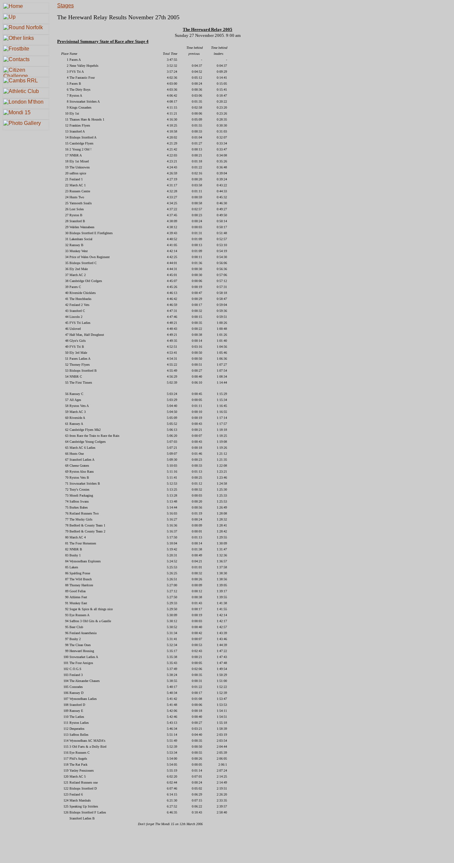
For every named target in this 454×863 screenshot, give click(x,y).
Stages (65, 5)
